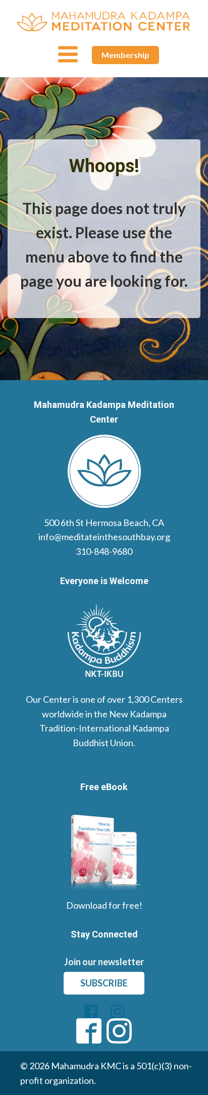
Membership (125, 55)
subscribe (104, 982)
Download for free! (104, 905)
